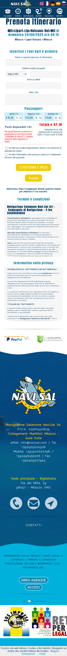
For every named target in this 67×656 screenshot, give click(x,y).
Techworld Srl (33, 567)
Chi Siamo (7, 16)
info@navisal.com (34, 442)
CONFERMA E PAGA (33, 167)
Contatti (59, 16)
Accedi (33, 587)
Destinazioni (28, 16)
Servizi (18, 16)
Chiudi (42, 653)
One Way (39, 16)
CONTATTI (34, 525)
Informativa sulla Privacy (22, 556)
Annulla (33, 178)
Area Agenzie (33, 580)
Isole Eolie (49, 16)
